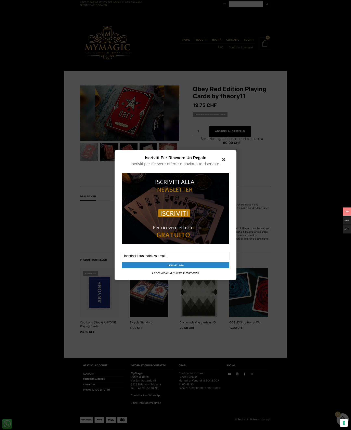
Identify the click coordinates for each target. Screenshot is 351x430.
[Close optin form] (224, 160)
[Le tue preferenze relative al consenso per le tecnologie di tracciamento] (344, 423)
